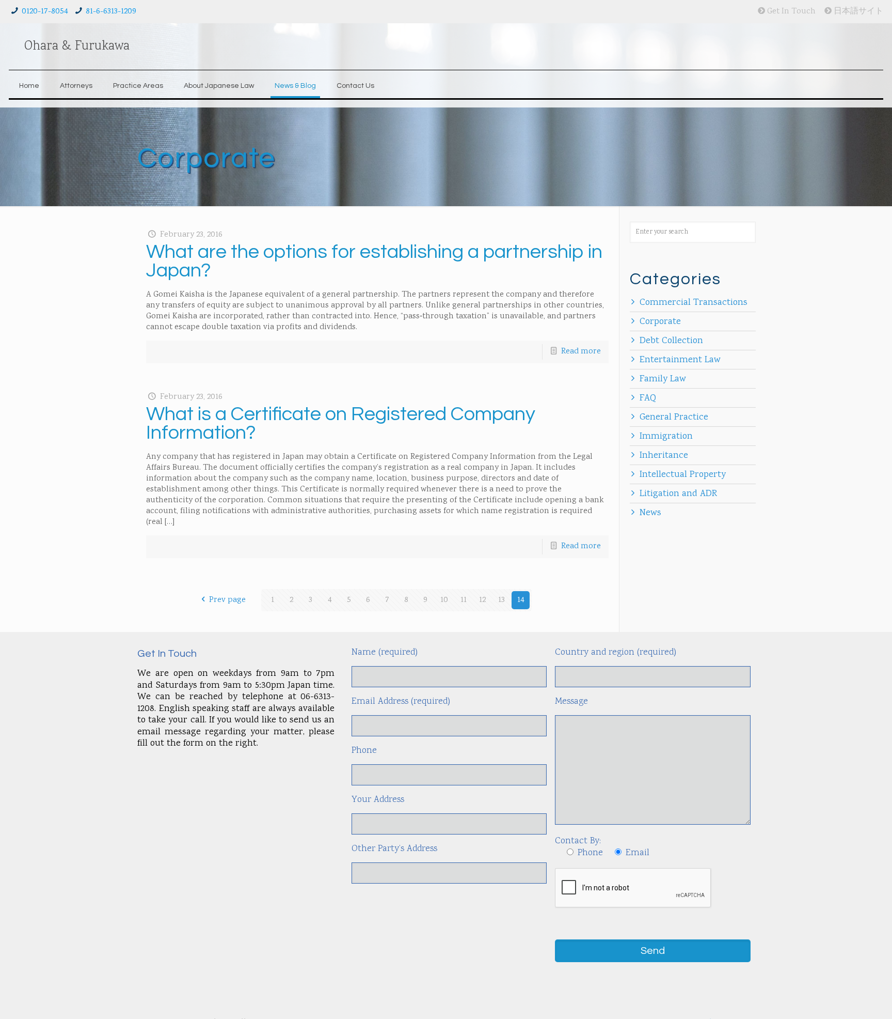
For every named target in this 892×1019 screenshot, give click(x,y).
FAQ (648, 398)
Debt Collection (671, 341)
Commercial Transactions (693, 303)
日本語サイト (857, 12)
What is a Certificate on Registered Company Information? (340, 423)
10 (444, 600)
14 (520, 600)
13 (501, 600)
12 (482, 600)
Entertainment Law (680, 360)
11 (463, 600)
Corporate (660, 322)
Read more (581, 352)
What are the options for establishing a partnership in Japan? (374, 261)
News (650, 513)
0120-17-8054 (45, 12)
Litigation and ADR (678, 494)
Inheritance (664, 455)
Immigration (666, 436)
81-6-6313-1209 (111, 12)
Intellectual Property (683, 475)
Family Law (663, 379)
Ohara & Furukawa (77, 46)
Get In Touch (790, 12)
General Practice (674, 417)
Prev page (227, 600)
